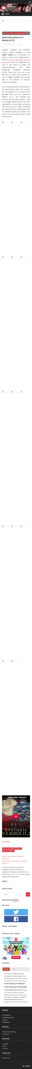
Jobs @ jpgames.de (8, 1017)
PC (25, 33)
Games (6, 969)
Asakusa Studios (7, 848)
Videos (12, 851)
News (13, 33)
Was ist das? (6, 1058)
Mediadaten (6, 1022)
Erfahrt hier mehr (16, 874)
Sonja (20, 44)
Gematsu (7, 841)
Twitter (4, 1046)
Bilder (13, 848)
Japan (9, 33)
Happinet (19, 848)
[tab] (6, 969)
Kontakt (4, 1020)
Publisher (14, 969)
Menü (7, 14)
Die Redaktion (6, 1015)
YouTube (5, 1048)
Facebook (5, 1044)
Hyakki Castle (6, 851)
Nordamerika (19, 33)
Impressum (5, 1034)
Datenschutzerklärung (9, 1032)
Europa (5, 33)
